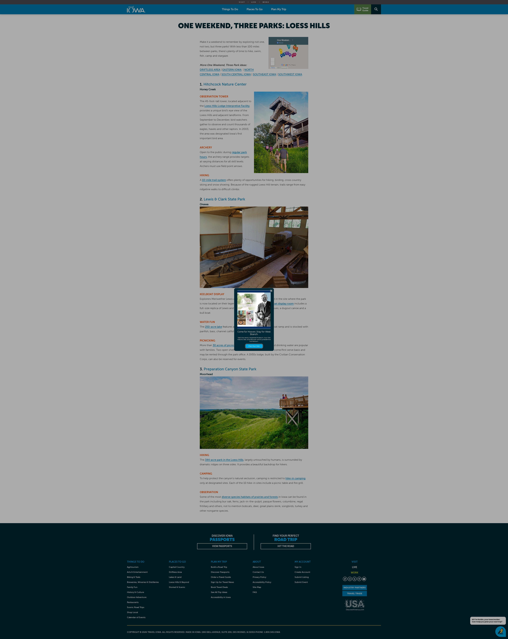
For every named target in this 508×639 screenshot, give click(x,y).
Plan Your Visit (254, 346)
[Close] (271, 290)
